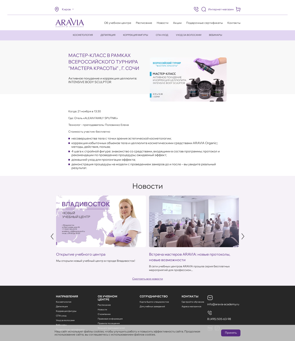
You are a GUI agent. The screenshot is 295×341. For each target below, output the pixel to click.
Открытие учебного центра (80, 254)
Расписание (144, 23)
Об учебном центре (117, 23)
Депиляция (107, 34)
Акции (177, 23)
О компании (104, 314)
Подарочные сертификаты (204, 23)
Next (243, 236)
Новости (162, 23)
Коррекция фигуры (135, 34)
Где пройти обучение (193, 301)
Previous (52, 236)
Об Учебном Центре (107, 298)
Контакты (233, 23)
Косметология (83, 34)
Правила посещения (109, 323)
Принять (231, 332)
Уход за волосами (188, 34)
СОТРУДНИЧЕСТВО (154, 296)
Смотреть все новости (147, 278)
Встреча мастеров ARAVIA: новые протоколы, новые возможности (189, 257)
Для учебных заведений (152, 306)
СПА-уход (162, 34)
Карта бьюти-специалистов (154, 301)
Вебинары (215, 34)
